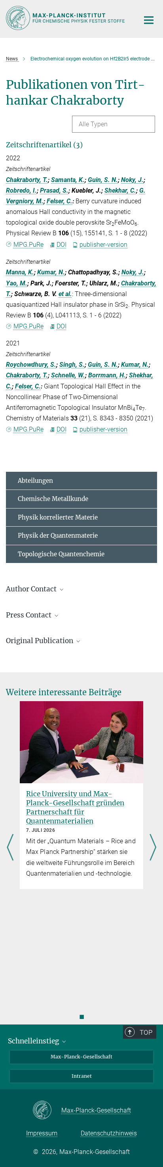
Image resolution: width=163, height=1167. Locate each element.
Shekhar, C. (120, 190)
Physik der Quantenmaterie (58, 535)
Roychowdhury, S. (31, 364)
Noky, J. (132, 180)
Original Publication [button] (40, 641)
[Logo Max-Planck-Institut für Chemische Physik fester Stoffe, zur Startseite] (66, 18)
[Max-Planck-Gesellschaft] (46, 1110)
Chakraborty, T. (27, 180)
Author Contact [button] (32, 589)
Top (146, 1032)
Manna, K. (20, 272)
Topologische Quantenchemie (61, 554)
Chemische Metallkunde (53, 499)
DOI (61, 244)
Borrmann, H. (107, 375)
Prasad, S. (54, 190)
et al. (65, 294)
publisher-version (103, 244)
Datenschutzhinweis (109, 1133)
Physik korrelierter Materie (58, 517)
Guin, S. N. (103, 180)
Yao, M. (16, 283)
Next (153, 848)
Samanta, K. (68, 180)
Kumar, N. (51, 272)
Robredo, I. (21, 190)
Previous (10, 848)
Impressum (41, 1133)
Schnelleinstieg (34, 1041)
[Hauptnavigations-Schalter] (149, 20)
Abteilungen (35, 480)
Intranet (82, 1076)
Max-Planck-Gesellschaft (81, 1057)
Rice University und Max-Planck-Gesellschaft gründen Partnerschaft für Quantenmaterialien (75, 808)
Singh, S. (72, 364)
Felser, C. (59, 201)
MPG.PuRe (28, 244)
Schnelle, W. (68, 375)
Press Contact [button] (29, 615)
